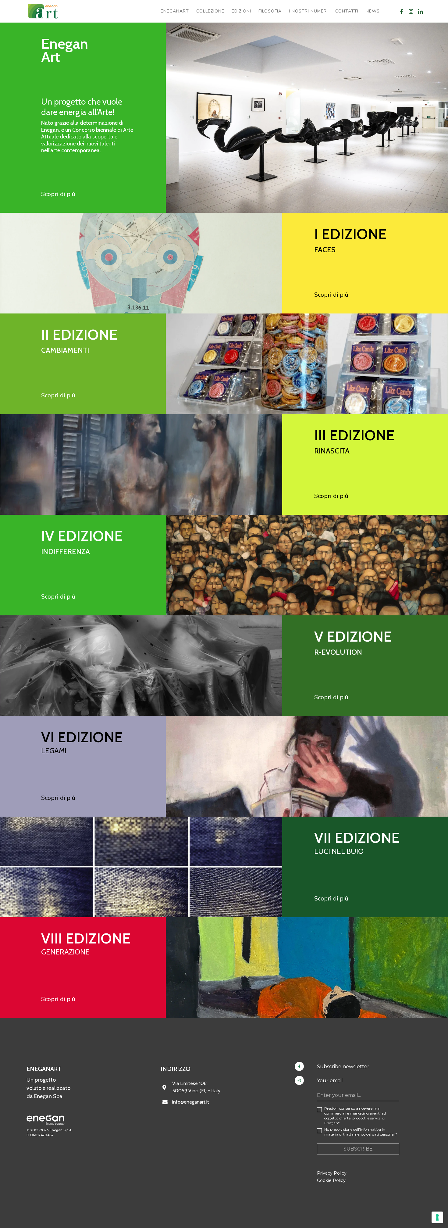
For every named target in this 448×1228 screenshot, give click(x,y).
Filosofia (270, 11)
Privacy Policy (332, 1173)
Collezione (210, 11)
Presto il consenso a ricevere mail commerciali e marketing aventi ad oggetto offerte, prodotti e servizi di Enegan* (355, 1115)
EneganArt (175, 11)
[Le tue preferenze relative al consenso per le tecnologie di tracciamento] (437, 1217)
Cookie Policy (331, 1180)
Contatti (346, 11)
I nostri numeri (308, 11)
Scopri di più (58, 194)
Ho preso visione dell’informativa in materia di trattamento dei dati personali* (360, 1132)
